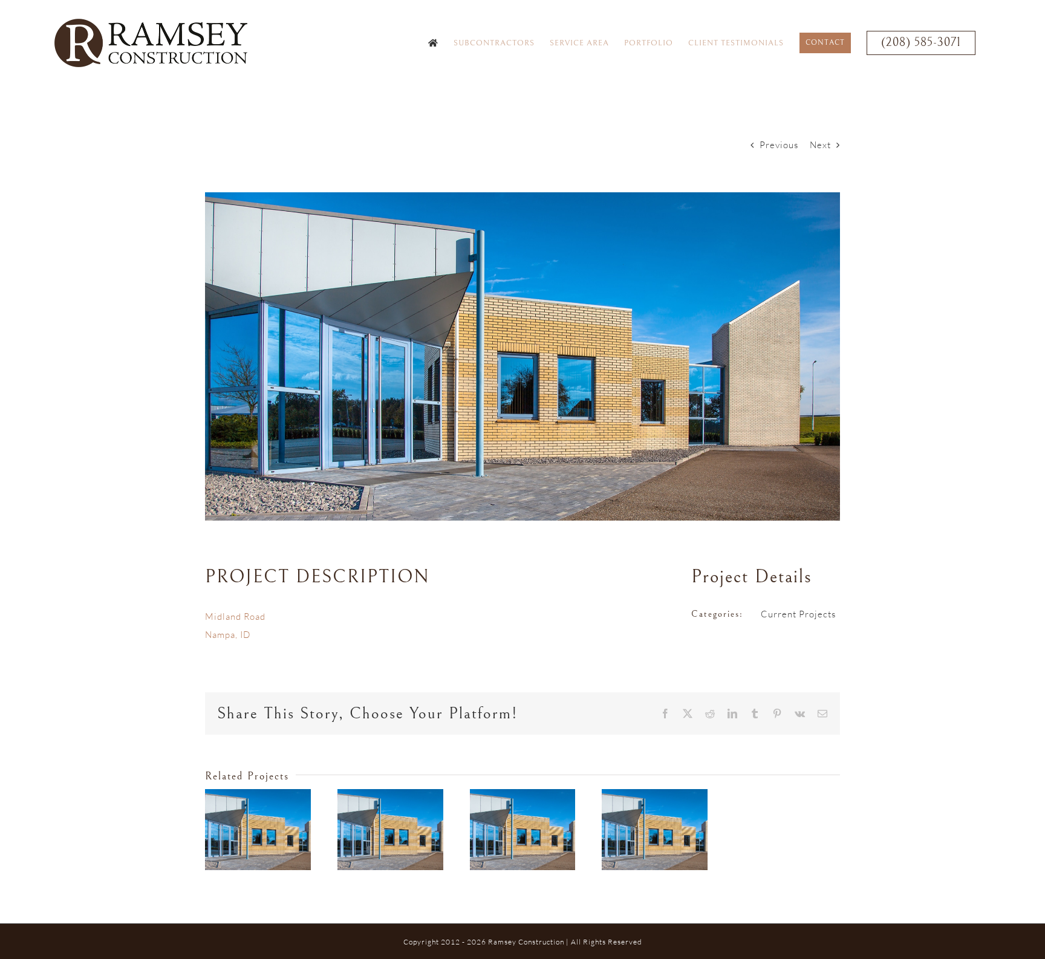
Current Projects (798, 614)
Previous (779, 145)
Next (820, 145)
